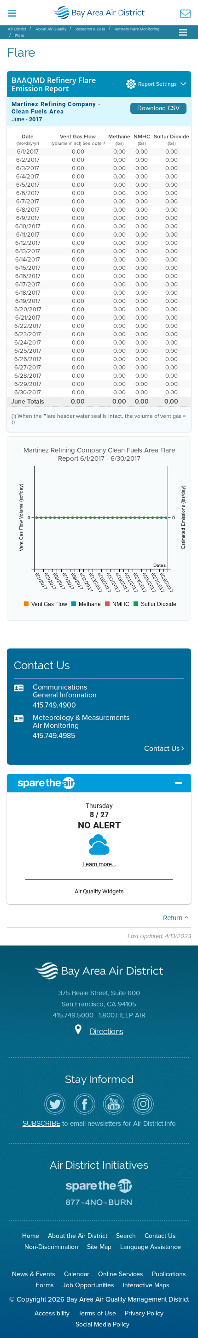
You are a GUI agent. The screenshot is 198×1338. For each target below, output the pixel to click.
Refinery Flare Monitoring (137, 29)
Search (126, 1236)
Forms (45, 1285)
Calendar (76, 1274)
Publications (169, 1274)
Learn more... (99, 864)
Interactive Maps (146, 1285)
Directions (106, 1031)
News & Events (33, 1274)
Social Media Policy (102, 1324)
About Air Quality (50, 29)
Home (30, 1236)
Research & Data (90, 29)
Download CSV (158, 108)
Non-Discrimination (51, 1247)
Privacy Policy (144, 1313)
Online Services (120, 1274)
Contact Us (162, 748)
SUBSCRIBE (41, 1123)
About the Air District (77, 1236)
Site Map (99, 1247)
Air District (17, 29)
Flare (19, 35)
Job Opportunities (88, 1285)
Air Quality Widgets (99, 891)
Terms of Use (97, 1313)
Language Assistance (150, 1247)
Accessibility (52, 1313)
